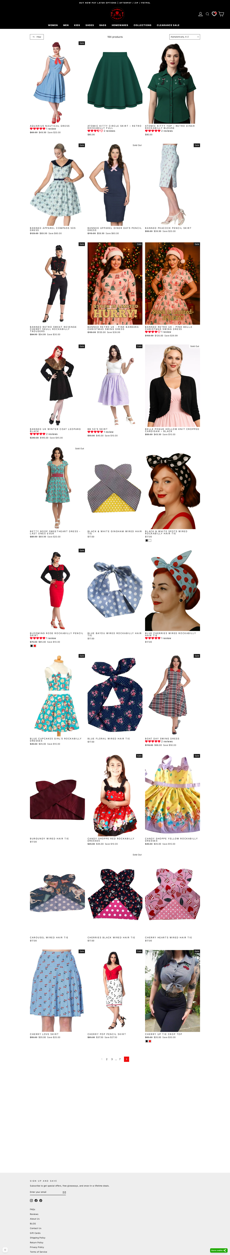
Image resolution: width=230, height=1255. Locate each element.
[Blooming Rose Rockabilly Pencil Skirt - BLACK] (31, 646)
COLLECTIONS (143, 25)
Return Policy (36, 1242)
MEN (66, 25)
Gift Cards (35, 1233)
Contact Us (35, 1228)
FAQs (32, 1209)
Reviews (34, 1214)
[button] (38, 128)
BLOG (33, 1223)
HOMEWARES (120, 25)
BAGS (103, 25)
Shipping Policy (37, 1238)
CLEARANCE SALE (168, 25)
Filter (38, 37)
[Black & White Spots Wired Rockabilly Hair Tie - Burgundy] (150, 540)
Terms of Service (38, 1252)
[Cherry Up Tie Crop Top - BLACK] (147, 1041)
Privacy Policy (37, 1247)
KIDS (77, 25)
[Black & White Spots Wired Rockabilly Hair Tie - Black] (147, 540)
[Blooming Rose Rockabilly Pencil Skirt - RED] (35, 646)
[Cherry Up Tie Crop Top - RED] (150, 1041)
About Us (35, 1219)
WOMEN (53, 25)
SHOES (90, 25)
